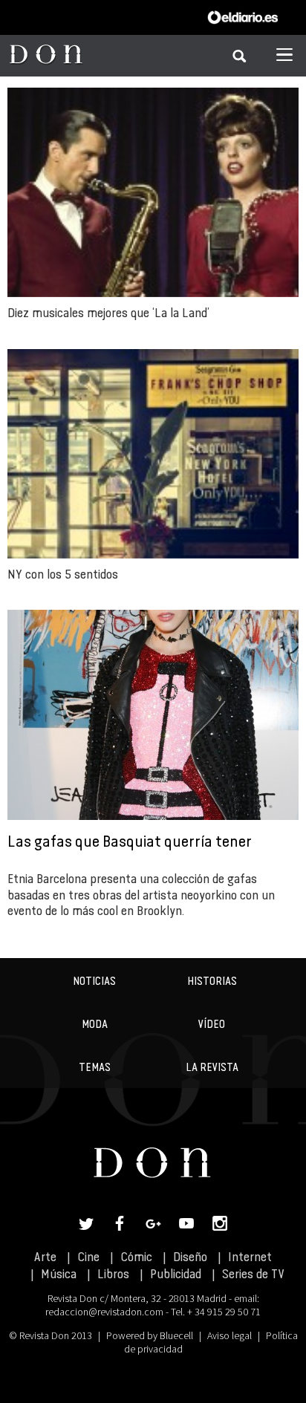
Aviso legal (229, 1335)
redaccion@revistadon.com (104, 1311)
